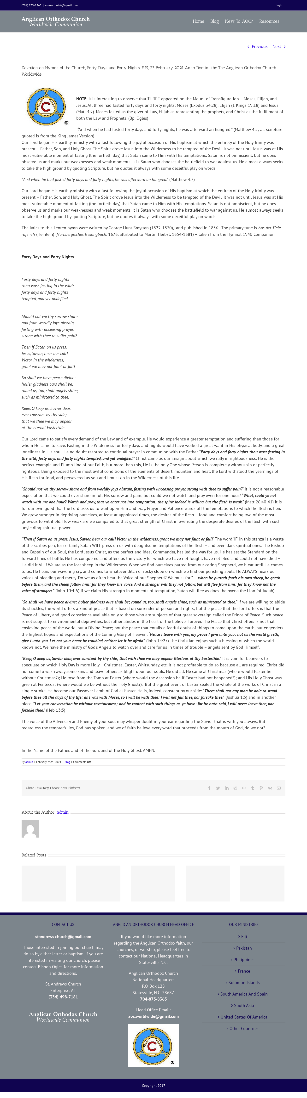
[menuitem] (279, 5)
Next (276, 46)
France (244, 971)
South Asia (244, 1005)
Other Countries (244, 1028)
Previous (260, 46)
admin (29, 762)
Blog (67, 762)
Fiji (244, 936)
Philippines (244, 959)
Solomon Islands (244, 982)
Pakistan (244, 948)
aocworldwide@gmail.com (61, 5)
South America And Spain (244, 994)
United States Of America (244, 1017)
